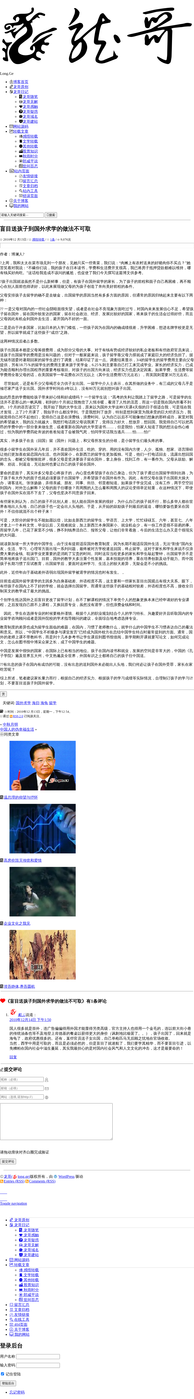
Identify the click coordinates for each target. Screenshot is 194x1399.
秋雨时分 (30, 156)
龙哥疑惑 (30, 111)
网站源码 (20, 126)
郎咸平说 (30, 161)
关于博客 (20, 201)
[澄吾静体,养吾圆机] (42, 978)
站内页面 (21, 171)
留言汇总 (30, 181)
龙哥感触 (30, 106)
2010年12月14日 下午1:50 (30, 1020)
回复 (13, 1057)
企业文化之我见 (17, 923)
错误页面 (30, 196)
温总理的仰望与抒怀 (21, 797)
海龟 (44, 703)
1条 (52, 239)
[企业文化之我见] (42, 915)
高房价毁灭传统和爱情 (23, 860)
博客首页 (20, 82)
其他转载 (30, 146)
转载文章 (20, 131)
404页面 (20, 1324)
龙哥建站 (30, 121)
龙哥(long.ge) (17, 1176)
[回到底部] (97, 1197)
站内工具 (30, 191)
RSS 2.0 (18, 716)
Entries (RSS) (14, 1181)
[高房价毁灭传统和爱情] (42, 852)
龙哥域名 (30, 116)
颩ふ (22, 1015)
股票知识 (30, 151)
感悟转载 (30, 136)
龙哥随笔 (30, 96)
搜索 (52, 215)
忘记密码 (17, 1392)
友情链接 (30, 176)
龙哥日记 (20, 91)
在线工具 (21, 1319)
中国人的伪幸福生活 (17, 729)
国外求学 (23, 703)
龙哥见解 (30, 101)
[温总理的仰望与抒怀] (42, 789)
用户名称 (7, 1356)
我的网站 (21, 206)
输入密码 (7, 1365)
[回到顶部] (97, 1190)
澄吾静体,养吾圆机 (19, 986)
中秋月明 (10, 724)
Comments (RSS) (42, 1181)
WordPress (66, 1176)
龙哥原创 (20, 87)
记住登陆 (13, 1374)
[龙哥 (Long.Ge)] (97, 35)
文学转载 (30, 141)
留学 (53, 703)
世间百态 (30, 166)
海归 (36, 703)
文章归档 (30, 186)
